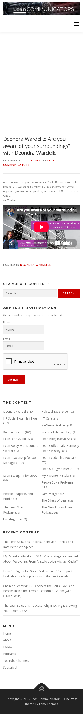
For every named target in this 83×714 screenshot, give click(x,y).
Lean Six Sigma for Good (20, 476)
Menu (75, 24)
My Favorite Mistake (56, 476)
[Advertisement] (41, 76)
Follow (7, 647)
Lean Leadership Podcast (59, 458)
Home (7, 633)
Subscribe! (10, 667)
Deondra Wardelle (35, 265)
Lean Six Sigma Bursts (57, 469)
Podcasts (9, 654)
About (7, 640)
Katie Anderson (13, 432)
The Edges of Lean (54, 500)
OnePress (70, 699)
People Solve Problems (57, 482)
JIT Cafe (47, 418)
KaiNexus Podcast (54, 425)
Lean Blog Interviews (56, 439)
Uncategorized (13, 519)
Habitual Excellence (55, 411)
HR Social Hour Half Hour (20, 418)
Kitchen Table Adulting (57, 432)
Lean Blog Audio (14, 439)
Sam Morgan (50, 494)
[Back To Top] (41, 688)
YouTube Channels (16, 661)
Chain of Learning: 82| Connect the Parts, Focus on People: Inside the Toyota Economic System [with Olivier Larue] (38, 591)
